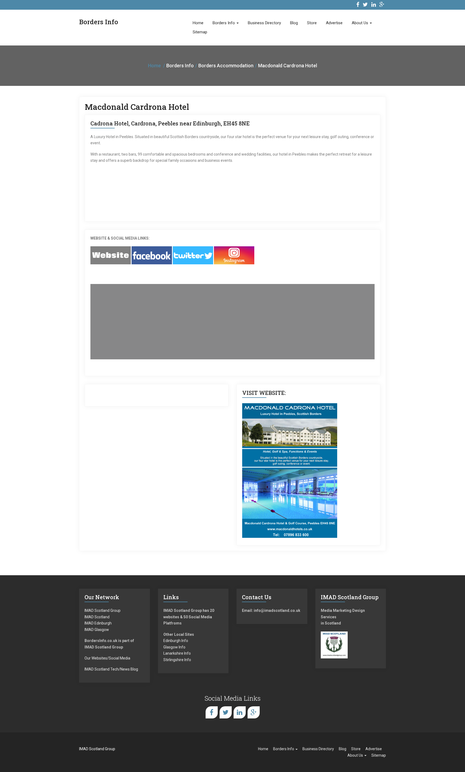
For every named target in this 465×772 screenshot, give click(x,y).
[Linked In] (373, 5)
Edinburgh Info (175, 640)
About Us (360, 22)
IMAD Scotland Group (102, 610)
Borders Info (224, 22)
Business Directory (264, 22)
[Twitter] (365, 5)
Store (312, 22)
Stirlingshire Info (177, 660)
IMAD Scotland (97, 617)
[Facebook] (357, 5)
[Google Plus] (382, 5)
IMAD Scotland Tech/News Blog (111, 669)
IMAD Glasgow (96, 629)
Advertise (334, 22)
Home (198, 22)
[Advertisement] (232, 321)
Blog (294, 22)
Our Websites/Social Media (107, 658)
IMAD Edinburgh (98, 623)
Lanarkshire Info (177, 653)
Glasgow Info (174, 647)
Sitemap (200, 32)
